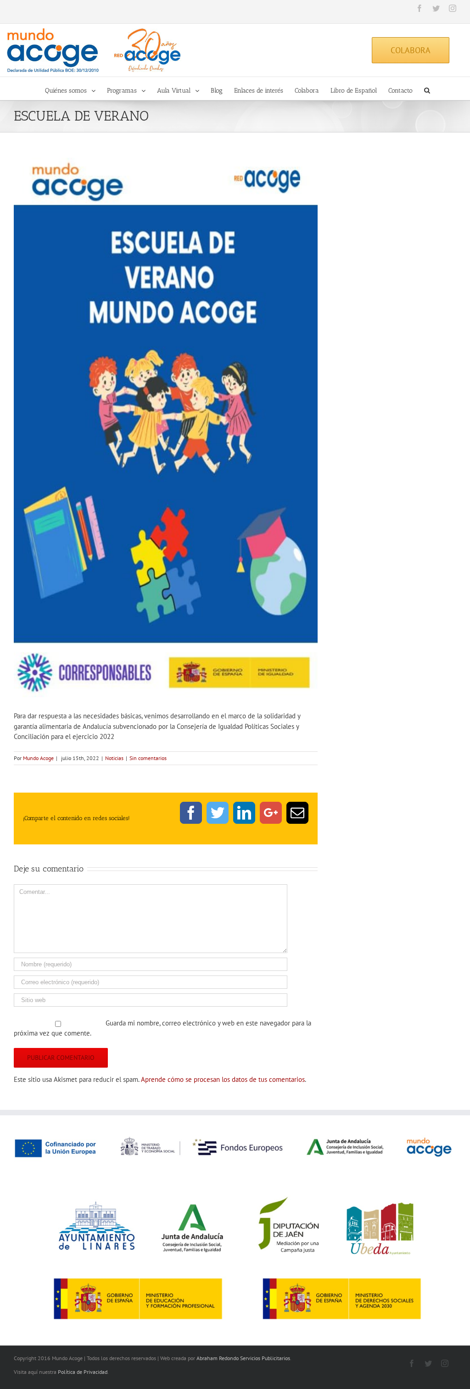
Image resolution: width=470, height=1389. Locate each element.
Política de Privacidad (82, 1371)
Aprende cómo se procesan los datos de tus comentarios (223, 1079)
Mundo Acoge (38, 758)
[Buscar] (427, 88)
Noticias (114, 758)
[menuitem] (76, 88)
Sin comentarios (148, 758)
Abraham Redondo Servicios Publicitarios (243, 1358)
